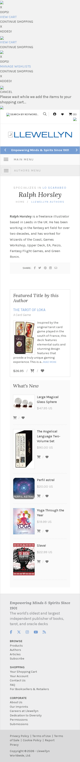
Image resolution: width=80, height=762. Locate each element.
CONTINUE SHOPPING (16, 22)
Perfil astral (46, 480)
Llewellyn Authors (47, 201)
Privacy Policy (19, 736)
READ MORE (49, 362)
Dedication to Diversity (26, 715)
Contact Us (18, 680)
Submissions (19, 724)
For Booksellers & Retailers (29, 689)
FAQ (12, 685)
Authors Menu (27, 170)
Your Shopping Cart (23, 672)
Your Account (19, 676)
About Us (16, 702)
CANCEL (6, 92)
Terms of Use (41, 736)
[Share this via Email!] (56, 267)
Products (16, 645)
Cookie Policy (32, 740)
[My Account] (54, 114)
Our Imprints (19, 707)
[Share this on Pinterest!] (45, 267)
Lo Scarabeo (54, 187)
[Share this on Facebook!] (35, 267)
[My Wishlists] (62, 114)
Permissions (19, 719)
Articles (15, 654)
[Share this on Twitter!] (40, 267)
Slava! (41, 545)
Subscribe (17, 658)
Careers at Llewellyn (24, 711)
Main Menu (24, 159)
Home (20, 201)
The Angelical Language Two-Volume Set (48, 436)
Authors (15, 650)
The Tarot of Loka (29, 310)
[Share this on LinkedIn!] (50, 267)
